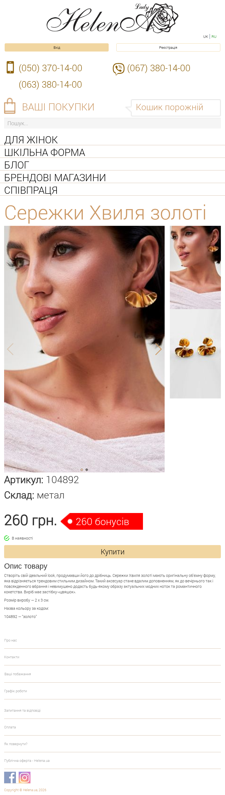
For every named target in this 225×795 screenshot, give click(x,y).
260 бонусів (102, 521)
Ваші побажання (17, 673)
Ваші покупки (58, 106)
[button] (81, 469)
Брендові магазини (55, 177)
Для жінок (31, 139)
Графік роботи (15, 690)
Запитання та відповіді (22, 710)
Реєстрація (168, 47)
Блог (16, 164)
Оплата (10, 727)
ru (214, 36)
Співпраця (31, 189)
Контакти (11, 656)
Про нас (10, 640)
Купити (113, 551)
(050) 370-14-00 (50, 68)
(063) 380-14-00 (50, 84)
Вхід (57, 47)
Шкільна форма (44, 152)
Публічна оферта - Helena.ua (27, 760)
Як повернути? (15, 743)
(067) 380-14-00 (158, 68)
